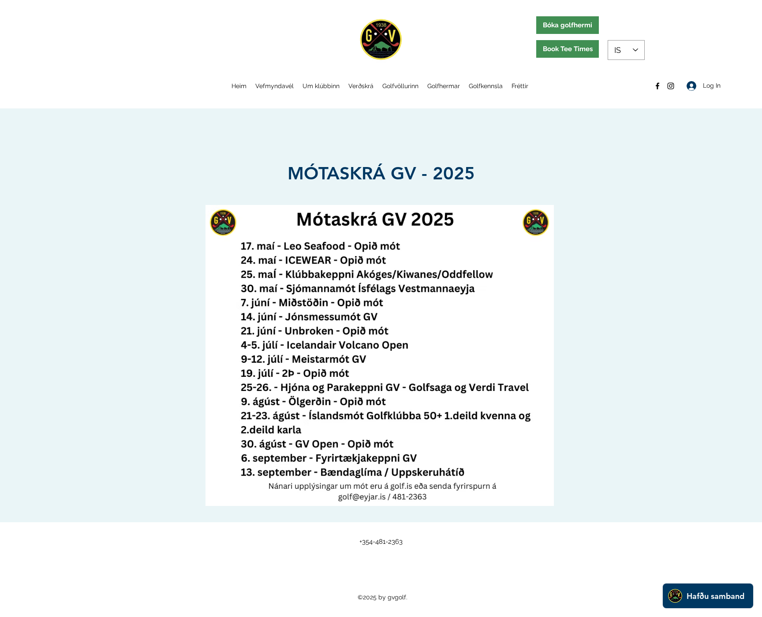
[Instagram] (670, 86)
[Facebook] (657, 86)
